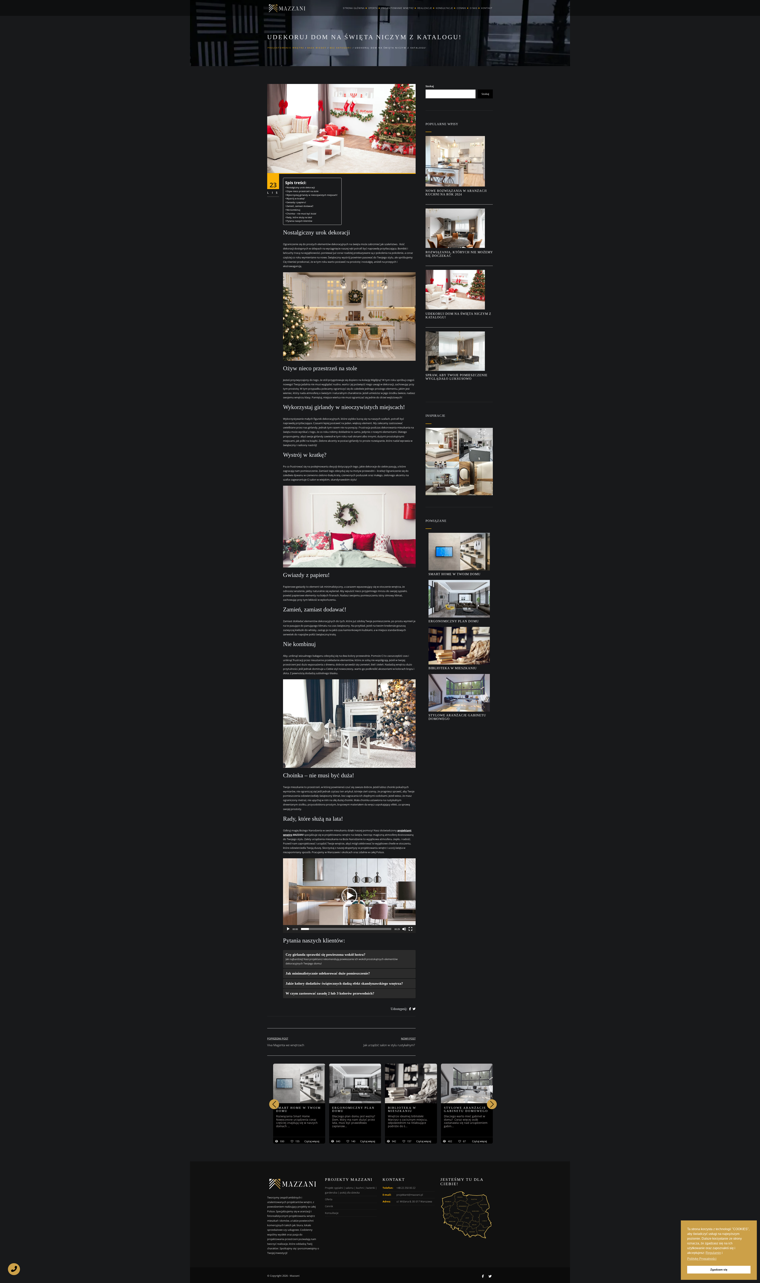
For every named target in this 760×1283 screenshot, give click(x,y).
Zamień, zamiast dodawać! (299, 206)
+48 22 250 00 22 (405, 1188)
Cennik (461, 8)
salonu (349, 1188)
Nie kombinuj (293, 209)
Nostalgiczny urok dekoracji (300, 187)
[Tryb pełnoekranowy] (410, 929)
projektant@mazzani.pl (409, 1194)
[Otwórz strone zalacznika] (442, 445)
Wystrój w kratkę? (295, 198)
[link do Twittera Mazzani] (490, 1276)
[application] (349, 895)
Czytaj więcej (311, 1141)
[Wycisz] (404, 929)
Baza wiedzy (317, 47)
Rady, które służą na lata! (299, 217)
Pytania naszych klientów (299, 221)
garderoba (331, 1192)
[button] (349, 896)
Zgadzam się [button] (718, 1269)
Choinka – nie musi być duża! (301, 213)
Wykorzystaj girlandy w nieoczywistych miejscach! (311, 195)
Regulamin (713, 1252)
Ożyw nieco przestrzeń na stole (302, 191)
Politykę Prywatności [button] (701, 1258)
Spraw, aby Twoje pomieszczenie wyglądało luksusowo (456, 376)
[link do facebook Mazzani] (483, 1276)
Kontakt (486, 8)
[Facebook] (410, 1009)
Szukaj (430, 86)
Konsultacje (444, 8)
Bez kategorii (341, 47)
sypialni (338, 1188)
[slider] (346, 929)
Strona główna (354, 8)
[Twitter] (414, 1009)
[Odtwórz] (288, 929)
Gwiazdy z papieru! (296, 202)
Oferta (373, 8)
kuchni (360, 1188)
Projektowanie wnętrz (397, 8)
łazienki (370, 1188)
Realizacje (424, 8)
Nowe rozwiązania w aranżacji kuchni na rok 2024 (456, 192)
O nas (473, 8)
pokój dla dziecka (350, 1192)
